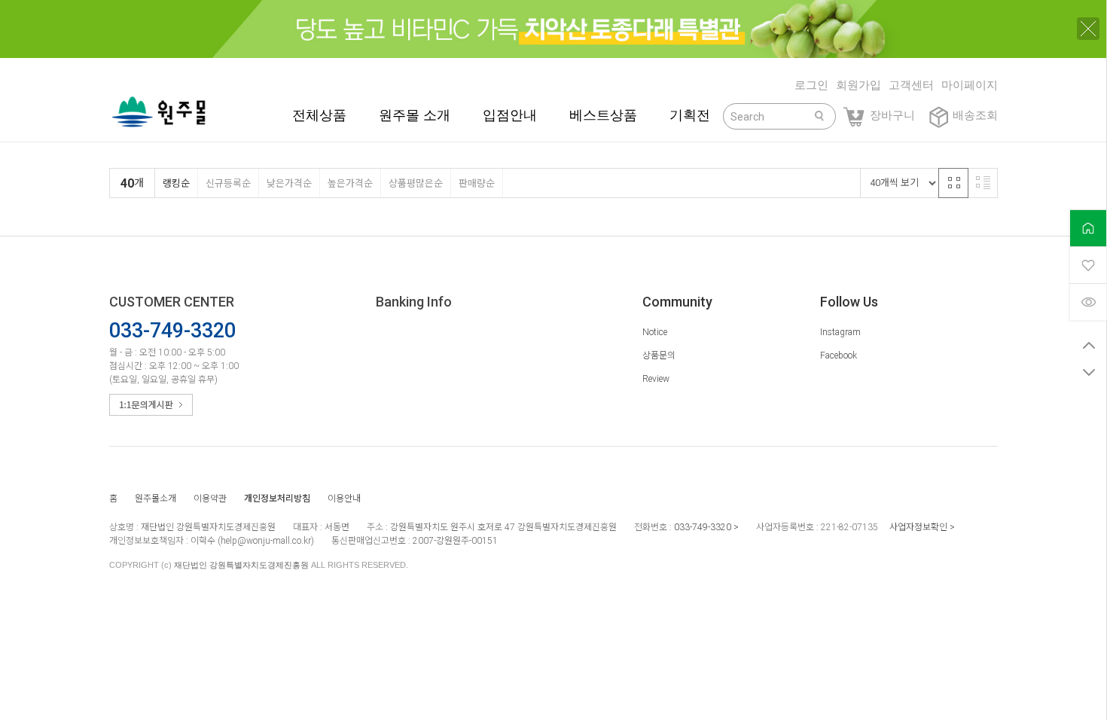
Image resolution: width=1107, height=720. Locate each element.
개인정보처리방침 (277, 498)
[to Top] (1088, 344)
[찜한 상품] (1088, 265)
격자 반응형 (953, 183)
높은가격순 (350, 183)
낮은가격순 (289, 183)
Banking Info (414, 302)
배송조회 (975, 114)
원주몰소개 (155, 498)
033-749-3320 (702, 527)
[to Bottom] (1088, 372)
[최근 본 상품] (1088, 302)
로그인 (811, 84)
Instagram (840, 332)
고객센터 (911, 84)
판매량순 (477, 183)
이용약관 (210, 498)
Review (655, 379)
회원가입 (858, 84)
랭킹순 (176, 183)
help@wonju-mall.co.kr (266, 540)
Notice (654, 332)
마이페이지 (969, 84)
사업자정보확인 (918, 527)
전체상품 (319, 115)
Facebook (838, 355)
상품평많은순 (416, 183)
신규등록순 (228, 183)
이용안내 (344, 498)
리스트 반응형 (983, 183)
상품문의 (658, 355)
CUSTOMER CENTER (171, 302)
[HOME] (1088, 228)
